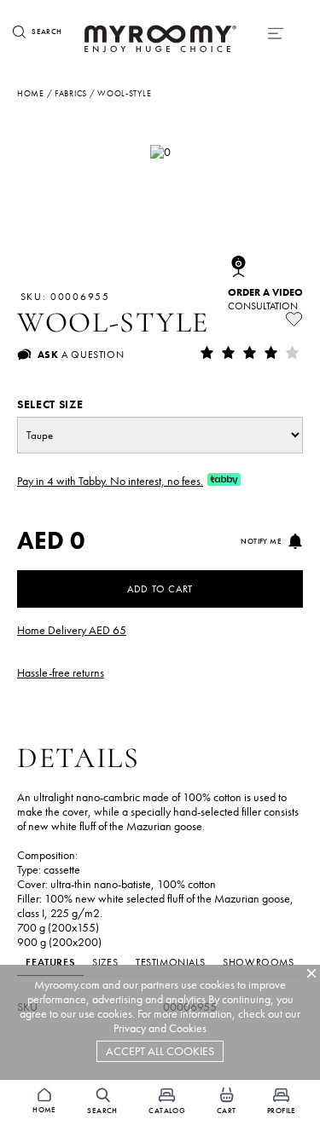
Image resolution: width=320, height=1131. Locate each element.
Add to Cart (160, 589)
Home (30, 93)
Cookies (188, 1028)
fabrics (71, 93)
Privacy (129, 1028)
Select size (50, 404)
